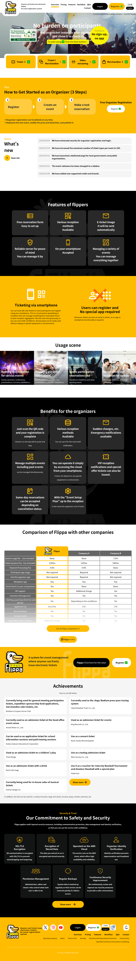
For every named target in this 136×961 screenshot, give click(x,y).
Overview (78, 934)
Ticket (20, 61)
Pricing (88, 934)
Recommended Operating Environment (103, 938)
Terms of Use (72, 938)
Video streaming (82, 62)
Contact (126, 934)
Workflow (108, 934)
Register (115, 6)
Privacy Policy (124, 938)
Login (100, 6)
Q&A (117, 934)
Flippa (69, 639)
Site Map (83, 938)
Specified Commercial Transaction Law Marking (112, 942)
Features (97, 934)
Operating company (50, 938)
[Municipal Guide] (23, 35)
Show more (65, 904)
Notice (62, 938)
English (130, 8)
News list (15, 158)
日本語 (130, 5)
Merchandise (114, 61)
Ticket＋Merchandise (52, 62)
